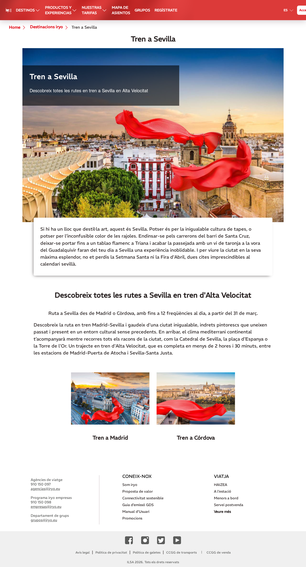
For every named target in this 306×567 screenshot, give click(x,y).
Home (14, 27)
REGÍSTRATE (166, 10)
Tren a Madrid (110, 437)
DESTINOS (25, 10)
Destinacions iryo (46, 27)
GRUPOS (142, 10)
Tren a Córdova (196, 437)
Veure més (222, 511)
